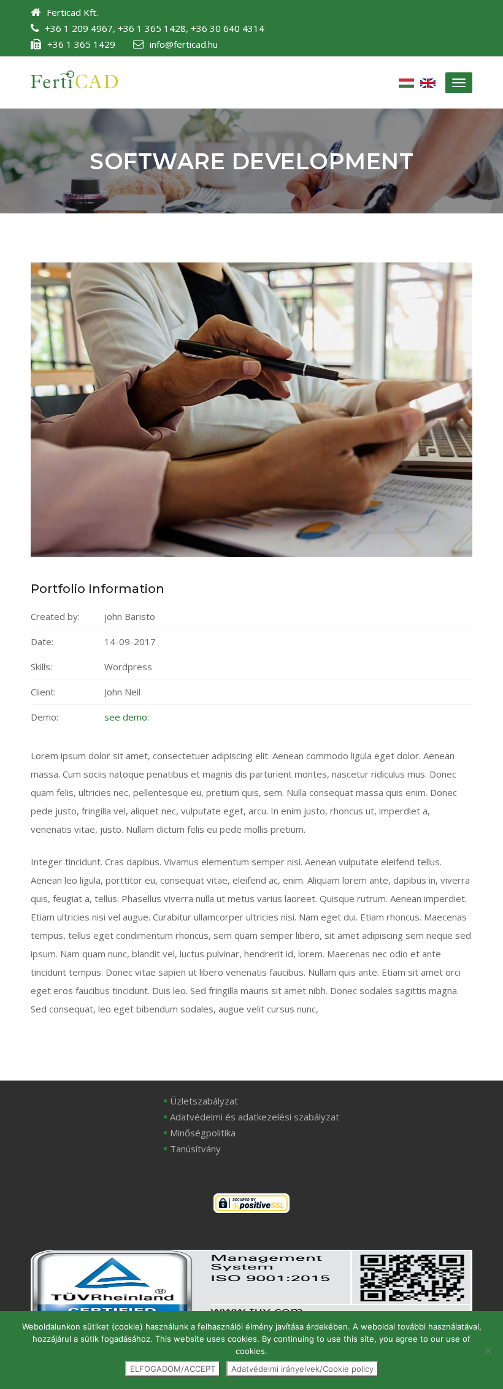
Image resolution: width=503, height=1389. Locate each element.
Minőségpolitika (203, 1133)
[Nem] (488, 1350)
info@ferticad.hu (184, 44)
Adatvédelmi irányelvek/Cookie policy (302, 1369)
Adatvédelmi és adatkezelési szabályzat (254, 1117)
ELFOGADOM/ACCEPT (172, 1369)
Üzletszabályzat (204, 1101)
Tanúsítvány (195, 1148)
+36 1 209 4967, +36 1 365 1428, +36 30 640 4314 (154, 28)
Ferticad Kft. (72, 12)
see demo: (126, 717)
